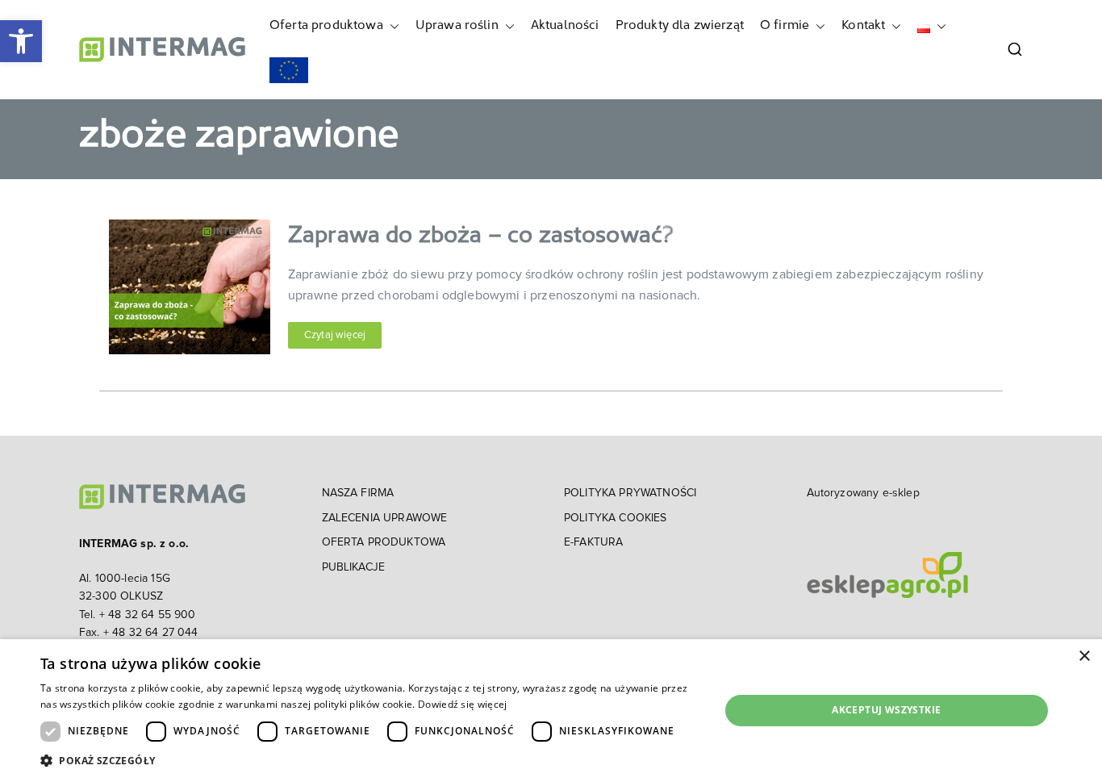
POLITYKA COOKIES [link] (615, 518)
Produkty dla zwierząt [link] (680, 25)
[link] (21, 41)
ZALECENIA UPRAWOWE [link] (385, 518)
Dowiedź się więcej (462, 704)
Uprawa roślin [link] (457, 25)
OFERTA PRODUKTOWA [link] (384, 542)
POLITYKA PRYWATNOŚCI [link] (630, 493)
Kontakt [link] (863, 25)
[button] (391, 26)
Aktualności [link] (565, 25)
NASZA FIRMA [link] (358, 493)
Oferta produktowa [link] (326, 25)
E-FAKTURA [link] (593, 542)
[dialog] (551, 710)
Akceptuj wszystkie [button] (886, 710)
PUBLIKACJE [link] (354, 567)
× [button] (1084, 656)
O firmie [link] (784, 25)
